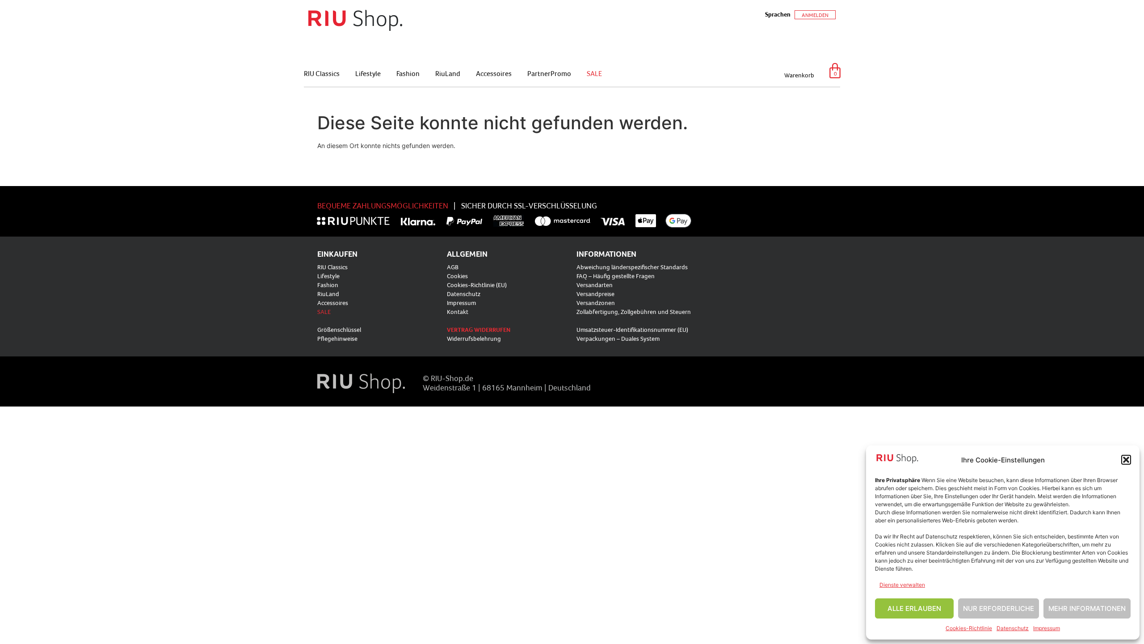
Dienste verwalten (902, 584)
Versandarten (594, 284)
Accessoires (494, 73)
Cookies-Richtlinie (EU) (477, 284)
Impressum (1046, 628)
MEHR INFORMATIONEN (1087, 608)
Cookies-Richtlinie (969, 628)
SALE (594, 73)
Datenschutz (1013, 628)
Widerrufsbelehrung (474, 338)
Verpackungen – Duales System (618, 338)
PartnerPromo (549, 73)
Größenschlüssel (339, 329)
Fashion (408, 73)
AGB (452, 267)
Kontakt (457, 311)
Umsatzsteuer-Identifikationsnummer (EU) (632, 329)
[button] (1126, 459)
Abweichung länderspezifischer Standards (632, 267)
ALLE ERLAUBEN (914, 608)
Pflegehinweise (337, 338)
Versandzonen (595, 302)
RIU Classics (322, 73)
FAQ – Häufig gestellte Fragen (615, 276)
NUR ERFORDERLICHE (998, 608)
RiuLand (447, 73)
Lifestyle (368, 73)
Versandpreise (595, 293)
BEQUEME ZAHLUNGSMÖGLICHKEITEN (382, 205)
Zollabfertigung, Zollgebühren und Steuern (633, 311)
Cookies (457, 276)
